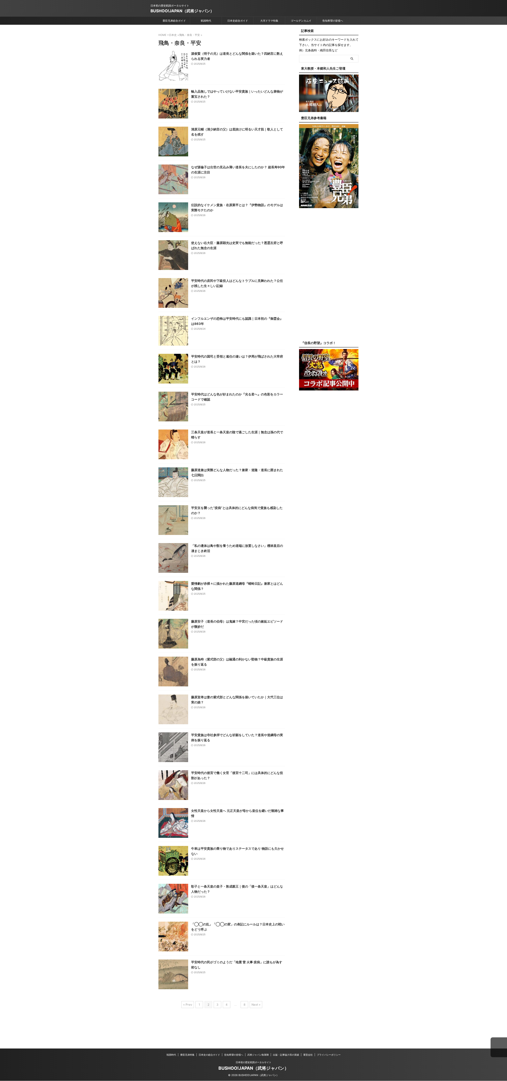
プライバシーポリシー (329, 1054)
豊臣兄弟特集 (187, 1054)
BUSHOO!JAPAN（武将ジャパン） (182, 11)
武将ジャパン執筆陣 (258, 1054)
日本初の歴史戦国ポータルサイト (253, 1062)
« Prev (187, 1004)
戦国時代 (206, 20)
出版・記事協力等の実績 (286, 1054)
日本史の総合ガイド (209, 1054)
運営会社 (308, 1054)
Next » (256, 1004)
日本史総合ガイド (237, 20)
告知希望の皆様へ (332, 20)
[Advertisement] (328, 277)
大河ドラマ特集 (269, 20)
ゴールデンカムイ (301, 20)
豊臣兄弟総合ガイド (174, 20)
